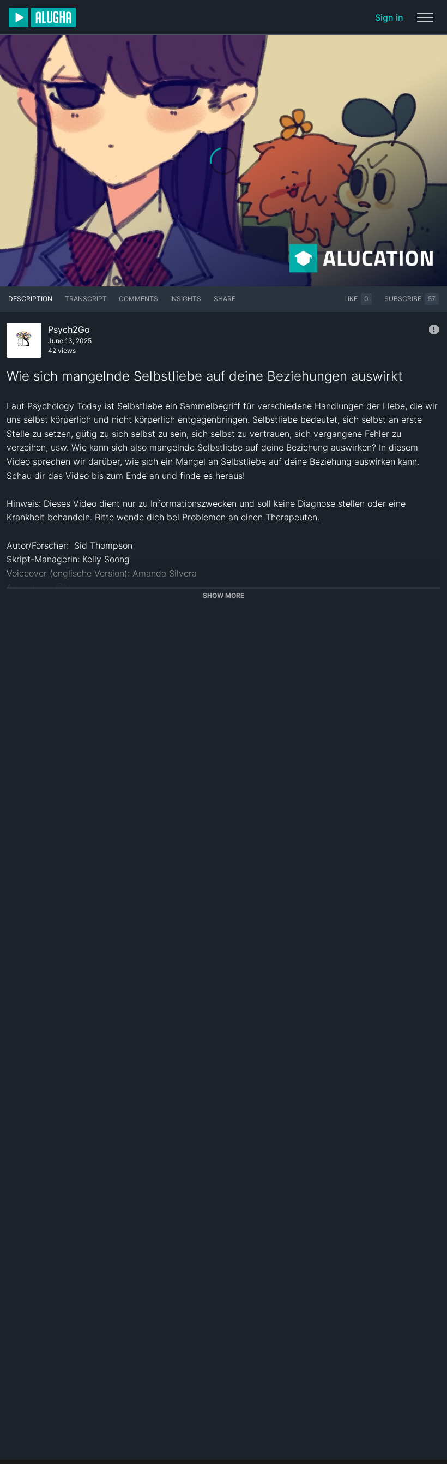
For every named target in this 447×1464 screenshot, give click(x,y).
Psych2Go (69, 329)
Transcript (86, 299)
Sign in (389, 17)
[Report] (433, 329)
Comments (138, 299)
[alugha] (42, 17)
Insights (185, 299)
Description (30, 299)
